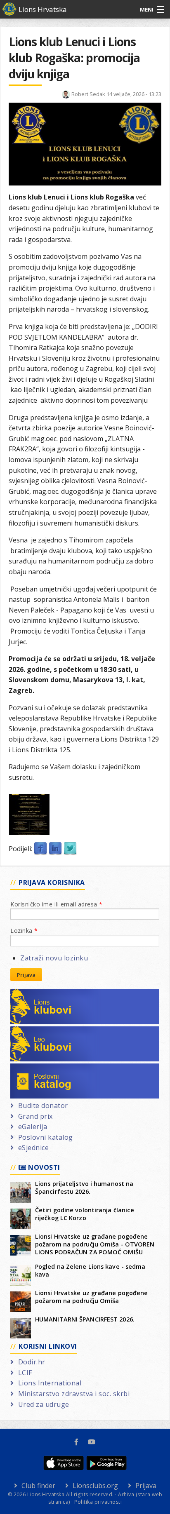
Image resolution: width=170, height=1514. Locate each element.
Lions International (49, 1382)
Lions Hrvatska (43, 9)
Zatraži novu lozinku (54, 957)
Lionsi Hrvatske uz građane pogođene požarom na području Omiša (91, 1297)
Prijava (26, 975)
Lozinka (24, 930)
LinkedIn (55, 848)
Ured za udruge (43, 1404)
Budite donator (43, 1105)
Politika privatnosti (98, 1501)
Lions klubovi (40, 994)
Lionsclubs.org (95, 1485)
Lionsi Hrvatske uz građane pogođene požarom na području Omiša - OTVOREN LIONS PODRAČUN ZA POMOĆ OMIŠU (95, 1244)
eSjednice (33, 1147)
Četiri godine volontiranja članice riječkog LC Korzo (84, 1214)
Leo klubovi (37, 1031)
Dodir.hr (31, 1361)
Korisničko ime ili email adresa (56, 904)
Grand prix (35, 1116)
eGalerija (32, 1126)
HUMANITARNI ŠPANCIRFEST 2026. (85, 1319)
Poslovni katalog (45, 1068)
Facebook (40, 848)
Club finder (38, 1485)
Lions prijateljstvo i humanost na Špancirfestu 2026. (84, 1187)
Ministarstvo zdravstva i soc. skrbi (74, 1393)
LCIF (25, 1372)
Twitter (70, 848)
